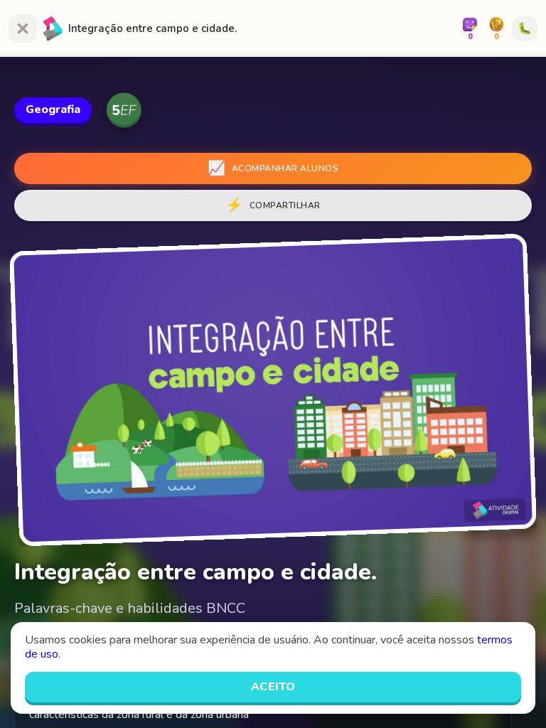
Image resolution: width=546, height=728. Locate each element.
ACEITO (273, 687)
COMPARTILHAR (273, 205)
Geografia (53, 109)
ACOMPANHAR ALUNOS (273, 168)
